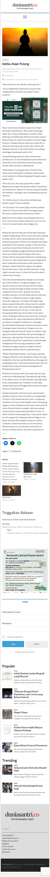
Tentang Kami (8, 835)
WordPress (39, 864)
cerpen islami (9, 79)
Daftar (37, 644)
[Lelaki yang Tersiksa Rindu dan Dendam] (13, 472)
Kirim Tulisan (7, 846)
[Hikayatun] (11, 490)
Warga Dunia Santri (10, 841)
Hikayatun (6, 497)
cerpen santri (33, 79)
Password (7, 623)
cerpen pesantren (21, 79)
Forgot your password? (25, 652)
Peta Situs (6, 852)
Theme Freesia (29, 864)
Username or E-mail (12, 612)
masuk (15, 519)
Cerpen (5, 59)
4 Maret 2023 (9, 75)
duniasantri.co (8, 864)
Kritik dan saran (8, 849)
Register (5, 843)
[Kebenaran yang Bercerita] (33, 467)
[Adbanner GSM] (25, 550)
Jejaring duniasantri (10, 838)
